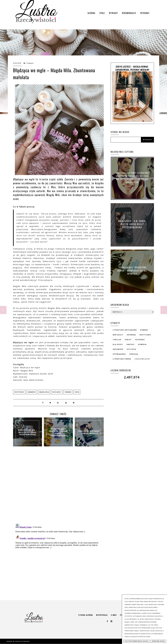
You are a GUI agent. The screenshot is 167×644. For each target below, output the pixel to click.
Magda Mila (44, 392)
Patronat (145, 13)
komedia (142, 344)
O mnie (114, 615)
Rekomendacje (129, 13)
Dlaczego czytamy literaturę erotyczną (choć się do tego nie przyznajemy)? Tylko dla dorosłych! (132, 177)
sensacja (133, 354)
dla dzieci (118, 344)
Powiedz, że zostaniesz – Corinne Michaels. (89, 432)
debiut (128, 340)
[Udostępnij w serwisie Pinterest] (73, 402)
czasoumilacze (142, 359)
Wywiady (113, 13)
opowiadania (119, 354)
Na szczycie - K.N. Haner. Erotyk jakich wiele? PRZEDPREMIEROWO (132, 224)
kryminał (131, 335)
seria (77, 392)
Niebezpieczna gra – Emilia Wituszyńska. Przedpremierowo (27, 432)
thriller (117, 340)
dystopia (131, 349)
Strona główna (85, 615)
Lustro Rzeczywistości (22, 641)
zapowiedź (118, 349)
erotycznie (19, 392)
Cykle (102, 13)
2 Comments (30, 63)
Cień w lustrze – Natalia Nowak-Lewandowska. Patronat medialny (132, 68)
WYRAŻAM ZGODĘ (158, 641)
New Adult (57, 392)
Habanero (32, 392)
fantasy (130, 344)
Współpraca (102, 615)
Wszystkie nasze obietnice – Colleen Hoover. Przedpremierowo (58, 432)
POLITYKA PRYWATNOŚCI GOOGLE (136, 641)
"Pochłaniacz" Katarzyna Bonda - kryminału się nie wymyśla (132, 270)
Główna (91, 13)
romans (68, 392)
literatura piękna (122, 359)
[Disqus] (58, 487)
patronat (140, 340)
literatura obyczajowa (125, 330)
